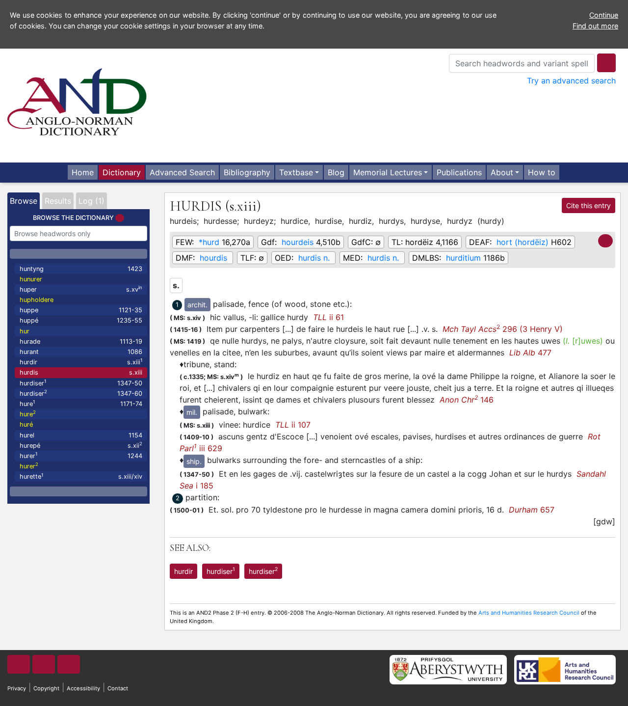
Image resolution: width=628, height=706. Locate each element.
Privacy (16, 688)
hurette (81, 476)
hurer (81, 455)
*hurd (209, 242)
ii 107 (293, 425)
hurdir (81, 361)
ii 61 (328, 317)
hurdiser (81, 383)
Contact (117, 688)
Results (58, 201)
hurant (81, 351)
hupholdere (36, 299)
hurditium (463, 258)
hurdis (81, 372)
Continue (603, 15)
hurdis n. (314, 258)
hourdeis (298, 242)
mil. (191, 412)
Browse (23, 201)
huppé (81, 320)
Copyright (46, 688)
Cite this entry (588, 205)
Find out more (595, 26)
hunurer (31, 279)
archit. (197, 304)
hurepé (81, 445)
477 (530, 352)
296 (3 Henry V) (503, 329)
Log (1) (91, 201)
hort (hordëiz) (523, 242)
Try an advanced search (571, 80)
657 (531, 510)
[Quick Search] (606, 63)
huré (26, 424)
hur (24, 331)
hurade (81, 341)
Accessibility (83, 688)
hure (81, 403)
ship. (194, 461)
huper (81, 289)
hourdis (213, 258)
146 (467, 400)
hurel (81, 435)
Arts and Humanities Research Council (528, 612)
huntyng (81, 268)
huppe (81, 310)
